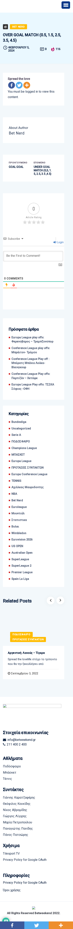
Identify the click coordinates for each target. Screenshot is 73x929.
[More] (26, 85)
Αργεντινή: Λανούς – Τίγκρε (26, 653)
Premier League (22, 572)
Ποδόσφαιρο (12, 766)
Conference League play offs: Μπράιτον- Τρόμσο (30, 350)
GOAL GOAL (16, 166)
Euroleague (19, 507)
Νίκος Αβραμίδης (15, 810)
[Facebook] (11, 85)
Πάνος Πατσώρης (15, 835)
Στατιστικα (19, 520)
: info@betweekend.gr (21, 740)
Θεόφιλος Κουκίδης (17, 804)
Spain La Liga (20, 579)
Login (60, 242)
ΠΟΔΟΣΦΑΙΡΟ (20, 441)
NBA (14, 494)
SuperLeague (20, 559)
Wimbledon (18, 533)
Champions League (24, 448)
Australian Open (22, 552)
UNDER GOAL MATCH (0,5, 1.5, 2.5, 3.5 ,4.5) (43, 170)
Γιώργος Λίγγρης (15, 816)
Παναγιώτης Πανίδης (18, 828)
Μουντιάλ (18, 513)
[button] (66, 5)
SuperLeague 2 (21, 565)
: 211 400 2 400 (16, 744)
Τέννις (7, 779)
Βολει (15, 526)
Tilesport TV (11, 853)
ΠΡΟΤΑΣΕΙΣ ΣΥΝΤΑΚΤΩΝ (27, 467)
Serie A (16, 435)
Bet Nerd (18, 26)
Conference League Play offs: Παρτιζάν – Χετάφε (30, 376)
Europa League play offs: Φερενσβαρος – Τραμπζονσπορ (32, 339)
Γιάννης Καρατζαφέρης (19, 797)
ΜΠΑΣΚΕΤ (18, 454)
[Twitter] (19, 85)
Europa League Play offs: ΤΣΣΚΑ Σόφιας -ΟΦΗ (32, 386)
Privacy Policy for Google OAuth (25, 860)
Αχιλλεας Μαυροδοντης (27, 487)
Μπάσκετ (9, 772)
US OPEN (17, 546)
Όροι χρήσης (12, 890)
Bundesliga (18, 422)
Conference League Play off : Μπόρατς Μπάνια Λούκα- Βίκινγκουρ (30, 363)
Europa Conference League (29, 474)
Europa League (21, 461)
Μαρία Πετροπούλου (17, 822)
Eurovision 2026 (22, 539)
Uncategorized (21, 428)
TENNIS (16, 481)
